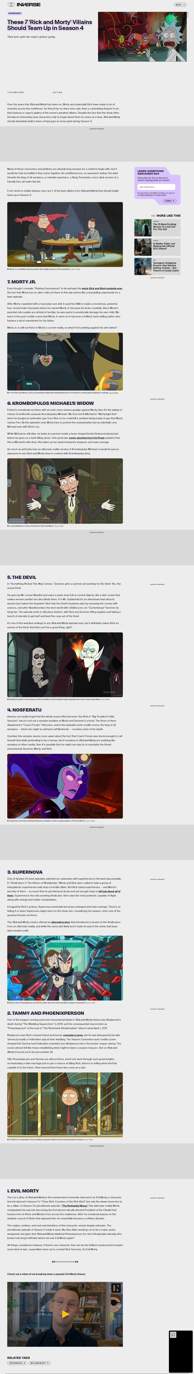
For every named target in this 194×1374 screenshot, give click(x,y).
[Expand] (172, 1333)
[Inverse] (28, 4)
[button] (65, 1314)
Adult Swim (113, 393)
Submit (168, 201)
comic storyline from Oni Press (87, 438)
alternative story (60, 922)
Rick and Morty (38, 1363)
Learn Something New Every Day (151, 172)
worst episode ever (102, 288)
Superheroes (16, 1363)
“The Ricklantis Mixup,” (75, 1206)
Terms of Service (146, 195)
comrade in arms (73, 1035)
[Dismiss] (190, 1333)
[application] (65, 1314)
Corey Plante (18, 92)
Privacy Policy (161, 195)
